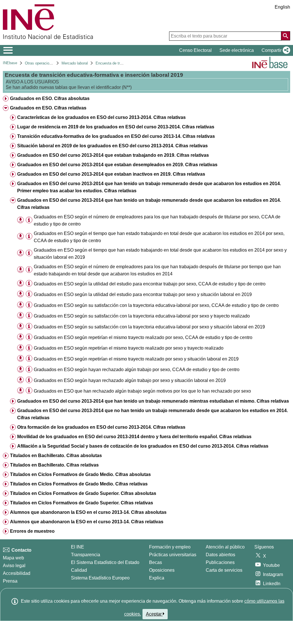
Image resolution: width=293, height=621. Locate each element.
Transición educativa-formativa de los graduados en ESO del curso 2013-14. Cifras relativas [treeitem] (116, 136)
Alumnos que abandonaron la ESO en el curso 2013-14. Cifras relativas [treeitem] (86, 521)
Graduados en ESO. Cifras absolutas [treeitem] (50, 98)
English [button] (282, 7)
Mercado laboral (75, 63)
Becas (155, 562)
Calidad (79, 570)
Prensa (10, 581)
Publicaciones (220, 562)
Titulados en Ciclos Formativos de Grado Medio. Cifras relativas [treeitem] (79, 483)
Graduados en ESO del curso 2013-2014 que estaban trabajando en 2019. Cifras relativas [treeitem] (113, 155)
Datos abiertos (220, 554)
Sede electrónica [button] (236, 50)
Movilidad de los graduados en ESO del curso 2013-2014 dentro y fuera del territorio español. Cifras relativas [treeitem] (134, 436)
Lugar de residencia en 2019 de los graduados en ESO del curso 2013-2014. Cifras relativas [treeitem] (115, 126)
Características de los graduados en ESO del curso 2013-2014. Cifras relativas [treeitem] (101, 117)
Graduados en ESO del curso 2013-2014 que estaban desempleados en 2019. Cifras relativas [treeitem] (117, 164)
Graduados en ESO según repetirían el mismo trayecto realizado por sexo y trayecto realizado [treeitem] (128, 348)
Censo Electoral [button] (195, 50)
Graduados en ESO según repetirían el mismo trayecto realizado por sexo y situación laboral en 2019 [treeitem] (136, 358)
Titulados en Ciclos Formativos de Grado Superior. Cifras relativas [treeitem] (81, 502)
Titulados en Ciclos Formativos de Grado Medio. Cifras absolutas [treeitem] (80, 474)
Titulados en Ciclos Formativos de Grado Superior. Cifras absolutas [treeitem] (83, 493)
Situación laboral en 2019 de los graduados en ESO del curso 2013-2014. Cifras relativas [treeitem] (112, 145)
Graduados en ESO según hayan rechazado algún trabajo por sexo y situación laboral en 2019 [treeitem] (130, 380)
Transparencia (85, 554)
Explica (156, 577)
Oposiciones (162, 570)
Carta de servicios (224, 570)
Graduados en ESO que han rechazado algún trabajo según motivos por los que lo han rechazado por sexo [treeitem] (142, 391)
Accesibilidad (16, 573)
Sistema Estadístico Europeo (100, 577)
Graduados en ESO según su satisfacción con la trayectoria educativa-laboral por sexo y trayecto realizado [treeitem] (142, 316)
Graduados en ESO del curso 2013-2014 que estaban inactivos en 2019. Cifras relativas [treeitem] (111, 174)
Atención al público (225, 546)
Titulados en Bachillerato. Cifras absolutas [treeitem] (56, 455)
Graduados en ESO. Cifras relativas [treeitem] (48, 107)
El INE (77, 546)
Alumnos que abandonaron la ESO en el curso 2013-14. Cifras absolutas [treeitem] (88, 512)
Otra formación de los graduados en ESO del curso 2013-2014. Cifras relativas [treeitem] (101, 427)
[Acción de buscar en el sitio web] (285, 35)
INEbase (10, 63)
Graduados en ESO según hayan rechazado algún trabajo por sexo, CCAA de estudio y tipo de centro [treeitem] (136, 369)
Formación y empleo (170, 546)
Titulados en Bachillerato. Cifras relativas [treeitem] (54, 465)
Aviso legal (14, 565)
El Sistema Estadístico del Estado (105, 562)
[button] (274, 50)
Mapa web (13, 557)
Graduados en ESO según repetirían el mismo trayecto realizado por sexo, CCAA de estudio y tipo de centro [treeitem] (143, 337)
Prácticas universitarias (172, 554)
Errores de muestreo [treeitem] (32, 531)
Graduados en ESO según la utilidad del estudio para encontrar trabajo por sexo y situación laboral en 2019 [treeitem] (143, 294)
